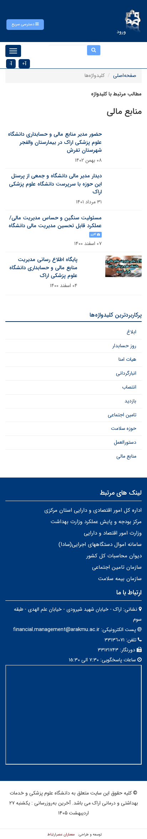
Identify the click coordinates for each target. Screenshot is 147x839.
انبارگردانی (126, 373)
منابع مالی (126, 456)
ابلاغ (131, 332)
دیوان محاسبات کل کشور (114, 556)
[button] (25, 24)
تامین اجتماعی (122, 415)
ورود (121, 32)
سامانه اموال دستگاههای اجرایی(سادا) (100, 544)
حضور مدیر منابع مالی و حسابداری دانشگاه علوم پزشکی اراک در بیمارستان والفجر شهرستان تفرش (55, 142)
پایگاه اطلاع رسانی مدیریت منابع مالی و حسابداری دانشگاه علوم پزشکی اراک (43, 267)
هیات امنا (127, 359)
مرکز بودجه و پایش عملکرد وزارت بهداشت (96, 521)
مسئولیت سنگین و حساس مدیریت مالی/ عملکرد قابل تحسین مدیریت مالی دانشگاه (55, 222)
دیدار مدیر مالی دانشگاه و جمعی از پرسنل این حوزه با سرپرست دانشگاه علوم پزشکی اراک (55, 184)
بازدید (130, 401)
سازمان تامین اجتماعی (117, 567)
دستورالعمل (125, 442)
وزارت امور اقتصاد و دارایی (113, 533)
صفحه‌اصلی (124, 75)
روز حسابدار (124, 346)
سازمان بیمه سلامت (120, 578)
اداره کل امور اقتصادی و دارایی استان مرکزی (93, 510)
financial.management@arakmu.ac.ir (56, 629)
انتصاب (129, 387)
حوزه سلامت (123, 428)
